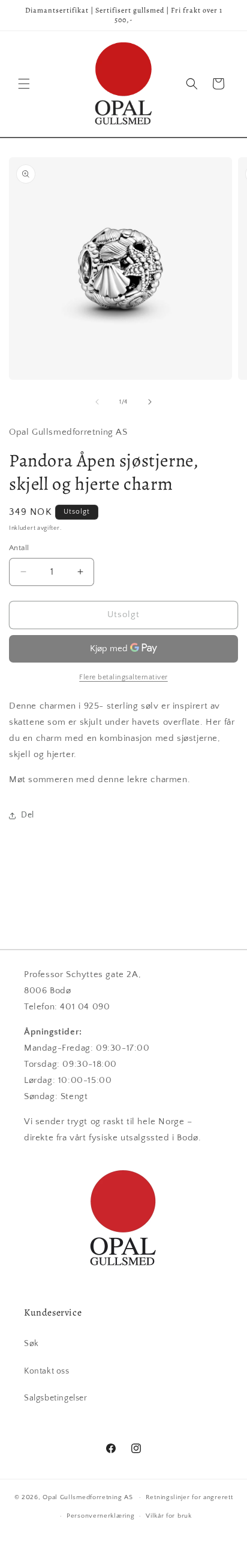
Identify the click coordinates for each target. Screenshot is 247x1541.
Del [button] (27, 815)
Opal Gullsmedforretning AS (87, 1497)
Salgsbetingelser (56, 1398)
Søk (31, 1343)
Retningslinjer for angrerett (189, 1497)
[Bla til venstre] (97, 402)
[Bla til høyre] (150, 402)
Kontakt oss (47, 1371)
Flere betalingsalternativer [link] (123, 677)
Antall (19, 548)
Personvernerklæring (100, 1515)
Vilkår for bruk (169, 1515)
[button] (24, 84)
